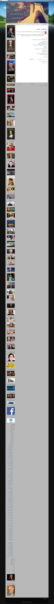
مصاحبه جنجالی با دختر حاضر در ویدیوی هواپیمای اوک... (10, 532)
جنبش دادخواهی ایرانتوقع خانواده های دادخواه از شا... (10, 458)
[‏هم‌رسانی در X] (31, 59)
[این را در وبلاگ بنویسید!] (32, 59)
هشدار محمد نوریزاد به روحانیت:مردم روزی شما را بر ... (10, 518)
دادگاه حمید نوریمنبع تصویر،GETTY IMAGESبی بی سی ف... (10, 469)
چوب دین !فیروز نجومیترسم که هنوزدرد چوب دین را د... (10, 537)
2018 (13, 561)
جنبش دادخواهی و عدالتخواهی (11, 490)
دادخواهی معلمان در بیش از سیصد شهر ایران (10, 449)
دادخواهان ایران (11, 467)
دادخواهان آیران (11, 472)
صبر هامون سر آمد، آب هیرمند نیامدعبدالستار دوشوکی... (10, 477)
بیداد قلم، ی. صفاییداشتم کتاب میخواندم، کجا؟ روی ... (10, 521)
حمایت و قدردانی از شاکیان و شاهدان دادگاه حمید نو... (10, 540)
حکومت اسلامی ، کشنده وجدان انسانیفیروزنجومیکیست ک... (10, 555)
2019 (13, 560)
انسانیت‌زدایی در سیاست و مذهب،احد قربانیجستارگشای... (10, 474)
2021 (13, 558)
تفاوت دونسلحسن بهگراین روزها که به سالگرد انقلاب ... (10, 553)
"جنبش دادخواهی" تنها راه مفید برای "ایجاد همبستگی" (10, 516)
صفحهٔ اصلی (32, 83)
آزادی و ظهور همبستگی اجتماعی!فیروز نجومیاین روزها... (10, 453)
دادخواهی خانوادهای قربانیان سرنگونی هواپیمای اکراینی (10, 543)
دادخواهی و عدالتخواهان (10, 530)
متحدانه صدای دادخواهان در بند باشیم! (10, 451)
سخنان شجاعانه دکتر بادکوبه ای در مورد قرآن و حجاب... (10, 465)
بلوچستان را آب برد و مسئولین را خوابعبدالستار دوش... (10, 546)
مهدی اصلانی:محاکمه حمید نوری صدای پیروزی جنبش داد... (10, 481)
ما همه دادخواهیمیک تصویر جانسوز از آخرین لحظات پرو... (10, 535)
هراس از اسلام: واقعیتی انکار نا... (10, 486)
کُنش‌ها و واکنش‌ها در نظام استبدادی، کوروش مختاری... (10, 523)
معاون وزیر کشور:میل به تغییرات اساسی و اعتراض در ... (10, 507)
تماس (14, 571)
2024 (13, 427)
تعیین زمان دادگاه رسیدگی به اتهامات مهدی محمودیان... (10, 499)
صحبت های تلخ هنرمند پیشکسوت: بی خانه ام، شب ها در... (10, 495)
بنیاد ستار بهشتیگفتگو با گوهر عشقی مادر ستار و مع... (10, 513)
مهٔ (12, 438)
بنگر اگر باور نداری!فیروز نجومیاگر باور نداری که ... (10, 511)
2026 (13, 425)
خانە (14, 568)
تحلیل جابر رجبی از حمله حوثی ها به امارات (10, 497)
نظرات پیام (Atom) (41, 85)
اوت (12, 435)
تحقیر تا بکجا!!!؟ (11, 471)
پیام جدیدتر (45, 83)
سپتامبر (12, 434)
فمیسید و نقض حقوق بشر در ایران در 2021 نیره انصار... (10, 529)
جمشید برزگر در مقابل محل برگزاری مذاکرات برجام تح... (10, 493)
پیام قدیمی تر (19, 83)
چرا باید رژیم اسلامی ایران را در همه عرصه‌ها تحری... (10, 503)
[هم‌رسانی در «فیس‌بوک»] (30, 59)
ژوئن (12, 437)
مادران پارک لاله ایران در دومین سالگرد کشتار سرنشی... (10, 526)
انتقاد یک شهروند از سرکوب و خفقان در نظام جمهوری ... (10, 548)
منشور (14, 570)
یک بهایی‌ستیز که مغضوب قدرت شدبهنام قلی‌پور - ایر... (10, 550)
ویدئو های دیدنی (13, 569)
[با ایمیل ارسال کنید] (33, 59)
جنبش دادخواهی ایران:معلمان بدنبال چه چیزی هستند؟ (10, 445)
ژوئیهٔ (12, 436)
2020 (13, 559)
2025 (13, 426)
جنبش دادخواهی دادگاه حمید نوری (10, 505)
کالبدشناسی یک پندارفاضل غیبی (11, 479)
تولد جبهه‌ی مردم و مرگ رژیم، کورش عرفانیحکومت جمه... (10, 456)
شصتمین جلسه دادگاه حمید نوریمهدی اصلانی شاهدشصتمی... (10, 483)
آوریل (12, 439)
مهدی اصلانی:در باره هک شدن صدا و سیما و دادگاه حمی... (10, 461)
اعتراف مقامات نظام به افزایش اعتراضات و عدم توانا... (10, 488)
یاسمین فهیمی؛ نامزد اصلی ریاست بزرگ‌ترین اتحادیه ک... (10, 447)
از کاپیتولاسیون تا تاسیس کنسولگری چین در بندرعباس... (10, 463)
